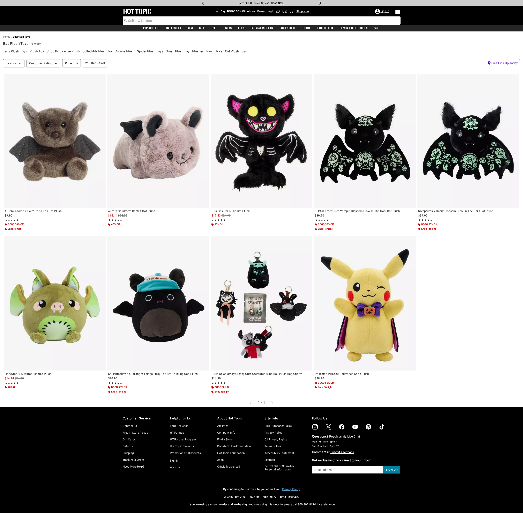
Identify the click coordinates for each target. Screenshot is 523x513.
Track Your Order (133, 459)
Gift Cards (129, 439)
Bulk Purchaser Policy (278, 425)
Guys (228, 28)
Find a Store (224, 439)
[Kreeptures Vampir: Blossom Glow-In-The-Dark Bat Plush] (468, 141)
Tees (241, 28)
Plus (215, 28)
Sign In (174, 460)
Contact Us (130, 425)
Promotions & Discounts (185, 453)
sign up (392, 469)
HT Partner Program (183, 439)
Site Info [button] (271, 418)
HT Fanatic (177, 432)
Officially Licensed (228, 466)
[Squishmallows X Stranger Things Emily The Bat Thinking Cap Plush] (158, 303)
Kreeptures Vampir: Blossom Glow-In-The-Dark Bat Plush (455, 211)
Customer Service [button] (137, 418)
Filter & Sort (97, 63)
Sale (377, 28)
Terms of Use (272, 446)
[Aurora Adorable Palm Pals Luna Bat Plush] (55, 141)
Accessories (289, 28)
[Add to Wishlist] (101, 78)
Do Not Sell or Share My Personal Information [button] (279, 467)
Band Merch (325, 28)
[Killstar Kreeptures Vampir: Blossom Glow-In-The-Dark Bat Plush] (365, 141)
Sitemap (269, 459)
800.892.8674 (307, 504)
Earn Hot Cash (179, 425)
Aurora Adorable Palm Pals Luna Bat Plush (33, 211)
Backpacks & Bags (263, 28)
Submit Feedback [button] (342, 452)
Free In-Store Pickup (135, 432)
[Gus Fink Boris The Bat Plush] (261, 141)
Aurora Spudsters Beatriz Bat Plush (131, 211)
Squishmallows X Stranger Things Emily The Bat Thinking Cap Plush (153, 373)
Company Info (226, 432)
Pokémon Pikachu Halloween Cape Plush (342, 373)
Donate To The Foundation (234, 446)
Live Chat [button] (353, 436)
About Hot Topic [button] (229, 418)
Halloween (173, 28)
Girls (203, 28)
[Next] (320, 3)
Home (307, 28)
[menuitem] (398, 11)
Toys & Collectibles (353, 28)
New (190, 28)
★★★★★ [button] (12, 220)
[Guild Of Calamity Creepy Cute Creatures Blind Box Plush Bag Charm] (261, 303)
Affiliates (222, 425)
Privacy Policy (273, 432)
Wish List (175, 467)
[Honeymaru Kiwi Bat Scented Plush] (55, 303)
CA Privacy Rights (275, 439)
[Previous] (203, 3)
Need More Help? (133, 466)
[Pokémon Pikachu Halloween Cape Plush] (365, 303)
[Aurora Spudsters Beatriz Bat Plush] (158, 141)
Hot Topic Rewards (182, 446)
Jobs (220, 459)
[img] (315, 427)
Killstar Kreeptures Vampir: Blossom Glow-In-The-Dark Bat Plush (357, 211)
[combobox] (262, 20)
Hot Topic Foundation (231, 453)
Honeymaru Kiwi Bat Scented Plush (28, 373)
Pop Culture (151, 28)
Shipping (128, 453)
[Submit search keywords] (126, 20)
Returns (128, 446)
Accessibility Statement (279, 453)
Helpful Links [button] (180, 418)
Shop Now (276, 3)
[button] (382, 11)
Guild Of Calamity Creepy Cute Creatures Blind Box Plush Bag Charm (256, 373)
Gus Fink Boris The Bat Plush (230, 211)
